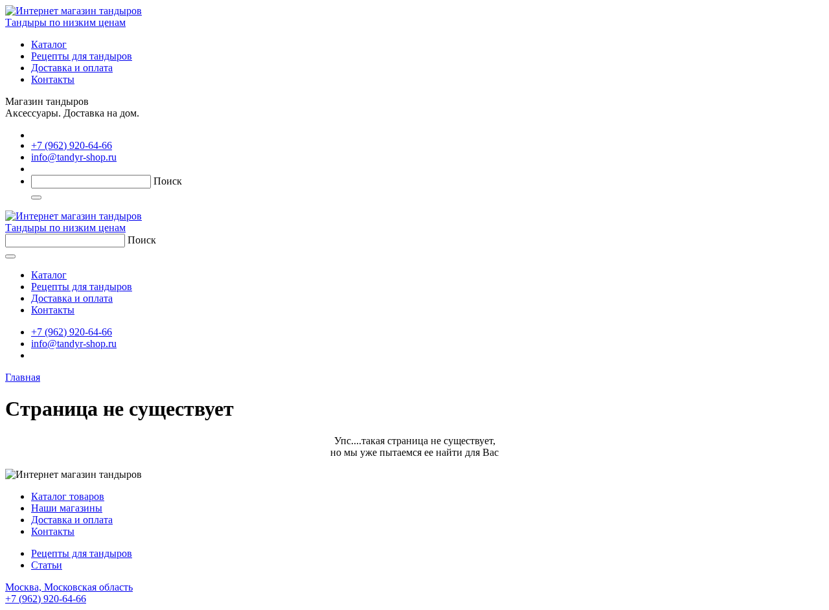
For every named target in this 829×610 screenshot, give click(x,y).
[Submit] (36, 197)
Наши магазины (66, 508)
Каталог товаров (67, 496)
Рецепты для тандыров (81, 56)
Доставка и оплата (72, 67)
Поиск (167, 180)
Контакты (52, 79)
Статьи (46, 564)
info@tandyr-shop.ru (74, 157)
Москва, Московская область (69, 593)
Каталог (49, 44)
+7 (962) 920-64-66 (71, 145)
